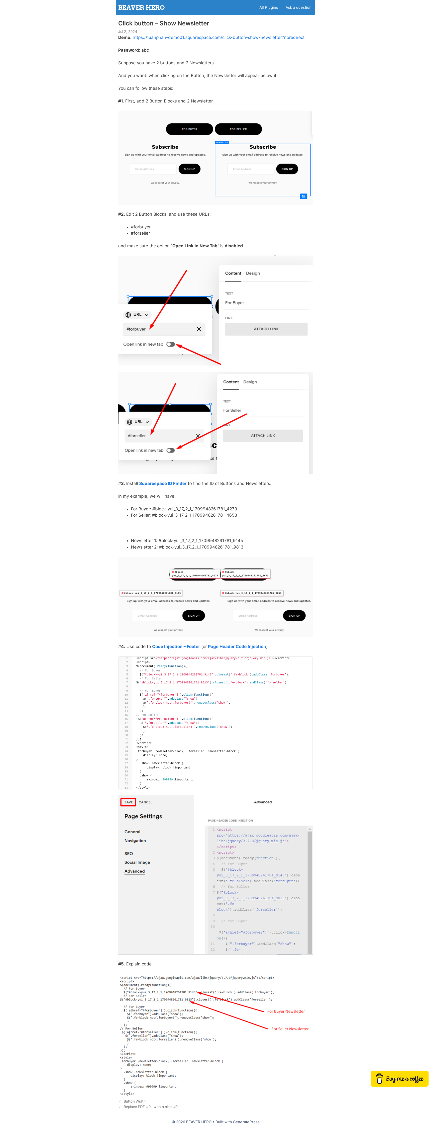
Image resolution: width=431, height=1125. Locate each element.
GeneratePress (246, 1122)
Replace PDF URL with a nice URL (152, 1107)
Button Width (135, 1101)
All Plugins (268, 7)
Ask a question (299, 7)
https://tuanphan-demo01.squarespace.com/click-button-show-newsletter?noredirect (219, 37)
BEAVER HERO (141, 7)
